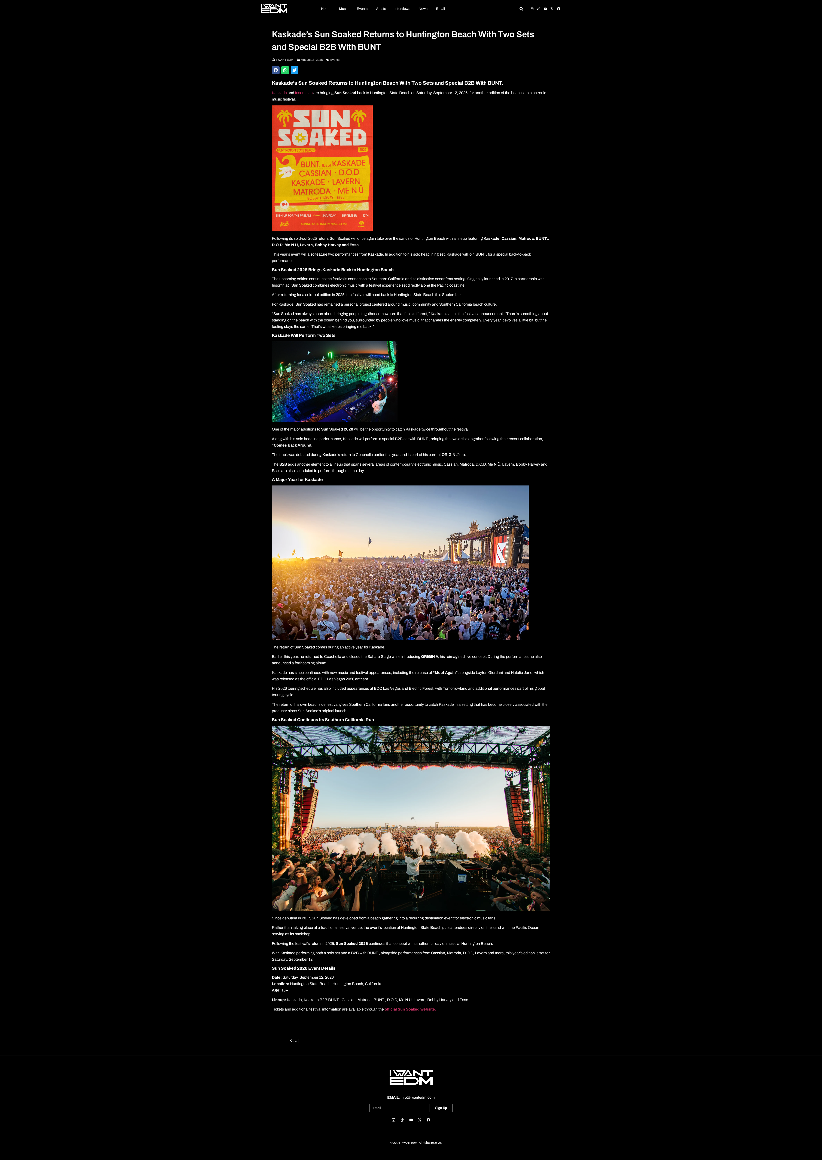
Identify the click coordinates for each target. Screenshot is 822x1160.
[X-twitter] (552, 8)
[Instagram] (532, 8)
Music (343, 8)
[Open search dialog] (521, 9)
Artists (381, 8)
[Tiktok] (538, 8)
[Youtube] (545, 8)
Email (440, 8)
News (423, 8)
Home (326, 8)
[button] (276, 70)
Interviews (402, 8)
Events (362, 8)
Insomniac (304, 93)
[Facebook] (558, 8)
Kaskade (279, 93)
